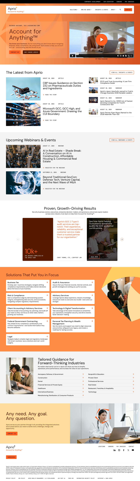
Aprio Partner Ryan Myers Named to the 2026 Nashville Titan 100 (116, 113)
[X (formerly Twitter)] (128, 450)
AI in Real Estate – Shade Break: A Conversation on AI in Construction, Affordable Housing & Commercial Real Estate (62, 156)
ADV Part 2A (61, 478)
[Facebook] (124, 450)
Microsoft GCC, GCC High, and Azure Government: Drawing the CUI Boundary (62, 111)
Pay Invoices (129, 2)
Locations (101, 446)
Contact (128, 10)
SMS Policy (21, 478)
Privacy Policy (10, 478)
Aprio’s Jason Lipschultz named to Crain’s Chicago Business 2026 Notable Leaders (116, 92)
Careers (119, 2)
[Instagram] (119, 450)
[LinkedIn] (114, 450)
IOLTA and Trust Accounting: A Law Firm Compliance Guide (116, 82)
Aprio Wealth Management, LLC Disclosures (41, 478)
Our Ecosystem (108, 2)
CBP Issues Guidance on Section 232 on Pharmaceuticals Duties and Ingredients (63, 85)
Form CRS (71, 478)
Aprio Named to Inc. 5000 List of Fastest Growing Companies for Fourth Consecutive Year (116, 103)
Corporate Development (92, 2)
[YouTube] (133, 450)
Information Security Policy (86, 478)
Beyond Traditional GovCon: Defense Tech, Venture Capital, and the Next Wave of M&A (61, 179)
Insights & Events (101, 10)
